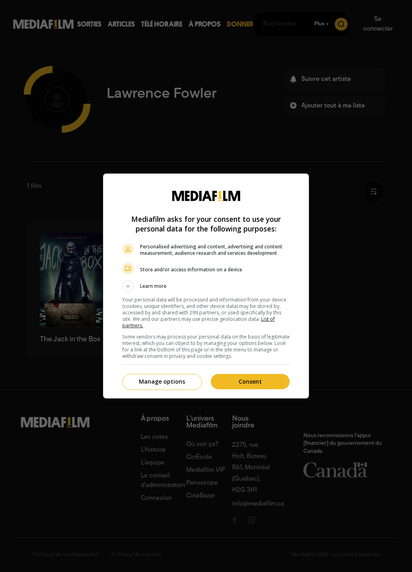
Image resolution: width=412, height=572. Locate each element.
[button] (206, 286)
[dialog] (206, 286)
